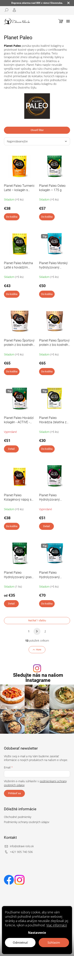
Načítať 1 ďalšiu (37, 620)
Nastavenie (37, 932)
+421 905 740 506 (21, 852)
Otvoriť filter (37, 130)
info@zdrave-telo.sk (22, 846)
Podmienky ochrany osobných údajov (26, 822)
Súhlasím (54, 942)
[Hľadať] (8, 10)
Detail (11, 448)
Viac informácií (56, 925)
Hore (38, 649)
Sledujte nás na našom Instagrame (38, 677)
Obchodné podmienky (17, 817)
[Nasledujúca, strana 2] (37, 631)
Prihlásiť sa (14, 793)
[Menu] (68, 21)
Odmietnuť (20, 942)
